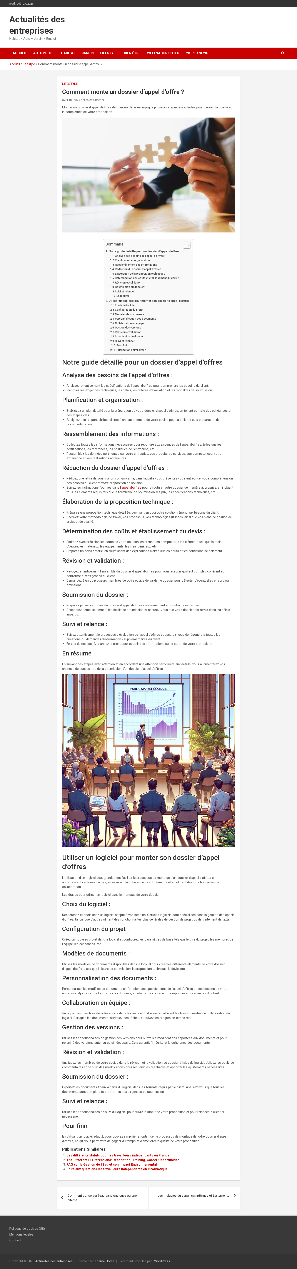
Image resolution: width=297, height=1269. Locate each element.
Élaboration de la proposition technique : (140, 273)
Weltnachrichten (163, 53)
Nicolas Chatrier (93, 100)
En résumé (123, 295)
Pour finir (122, 345)
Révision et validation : (129, 282)
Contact (15, 1240)
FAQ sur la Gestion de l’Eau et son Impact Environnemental (112, 1164)
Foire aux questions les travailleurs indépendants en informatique (117, 1169)
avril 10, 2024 (71, 100)
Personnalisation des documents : (136, 318)
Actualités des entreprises (54, 1261)
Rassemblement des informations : (137, 264)
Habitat (68, 53)
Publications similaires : (131, 350)
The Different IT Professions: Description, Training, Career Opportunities (123, 1160)
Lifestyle (108, 53)
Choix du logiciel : (126, 305)
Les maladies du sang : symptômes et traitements (193, 1196)
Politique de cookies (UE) (27, 1229)
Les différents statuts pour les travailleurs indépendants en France (118, 1155)
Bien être (132, 53)
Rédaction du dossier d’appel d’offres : (139, 269)
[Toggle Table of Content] (184, 245)
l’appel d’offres (130, 487)
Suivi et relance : (125, 291)
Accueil (20, 53)
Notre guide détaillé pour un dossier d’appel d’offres (144, 251)
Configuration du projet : (130, 309)
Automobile (44, 53)
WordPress (162, 1261)
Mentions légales (21, 1234)
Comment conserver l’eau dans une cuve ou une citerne (102, 1198)
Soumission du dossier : (130, 287)
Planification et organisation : (133, 260)
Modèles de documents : (130, 314)
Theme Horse (104, 1261)
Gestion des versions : (128, 327)
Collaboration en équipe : (130, 323)
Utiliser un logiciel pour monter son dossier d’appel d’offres (149, 300)
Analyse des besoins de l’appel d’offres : (140, 255)
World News (197, 53)
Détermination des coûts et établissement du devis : (147, 278)
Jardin (88, 53)
